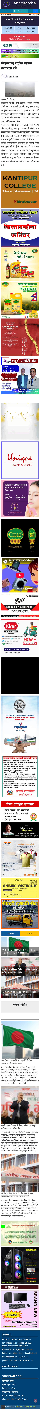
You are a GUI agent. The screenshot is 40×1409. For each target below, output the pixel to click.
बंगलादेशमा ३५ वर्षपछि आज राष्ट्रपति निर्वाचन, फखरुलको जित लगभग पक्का (18, 951)
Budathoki (18, 1353)
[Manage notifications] (35, 1400)
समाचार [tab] (11, 934)
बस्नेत (8, 1388)
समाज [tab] (29, 934)
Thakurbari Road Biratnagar (20, 38)
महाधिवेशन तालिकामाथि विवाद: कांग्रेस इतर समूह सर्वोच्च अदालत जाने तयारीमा (20, 971)
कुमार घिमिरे (10, 1399)
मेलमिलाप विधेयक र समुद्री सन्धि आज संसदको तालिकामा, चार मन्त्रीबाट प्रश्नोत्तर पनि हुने (19, 993)
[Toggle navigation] (5, 11)
